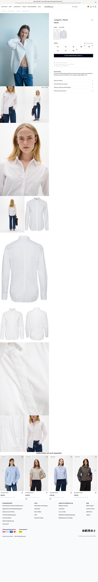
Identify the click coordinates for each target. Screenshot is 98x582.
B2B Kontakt (90, 505)
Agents (88, 515)
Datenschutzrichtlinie (8, 512)
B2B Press (89, 512)
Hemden (18, 11)
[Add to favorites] (92, 20)
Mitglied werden (63, 505)
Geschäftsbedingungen (20, 536)
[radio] (58, 47)
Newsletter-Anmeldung (40, 505)
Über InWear (37, 512)
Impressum (5, 524)
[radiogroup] (73, 49)
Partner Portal (90, 508)
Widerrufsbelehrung (8, 521)
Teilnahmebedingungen (9, 515)
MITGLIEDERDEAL (32, 6)
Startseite (3, 11)
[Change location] (88, 6)
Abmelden (37, 508)
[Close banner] (95, 2)
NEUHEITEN (4, 6)
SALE (39, 6)
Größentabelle (89, 43)
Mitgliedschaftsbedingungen (67, 515)
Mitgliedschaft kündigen (66, 518)
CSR (35, 515)
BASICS (24, 6)
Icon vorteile (62, 512)
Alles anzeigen (11, 11)
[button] (73, 80)
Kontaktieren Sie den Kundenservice (12, 505)
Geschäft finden (38, 518)
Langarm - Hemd (25, 11)
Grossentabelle (6, 518)
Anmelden (62, 508)
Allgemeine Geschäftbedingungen (12, 508)
